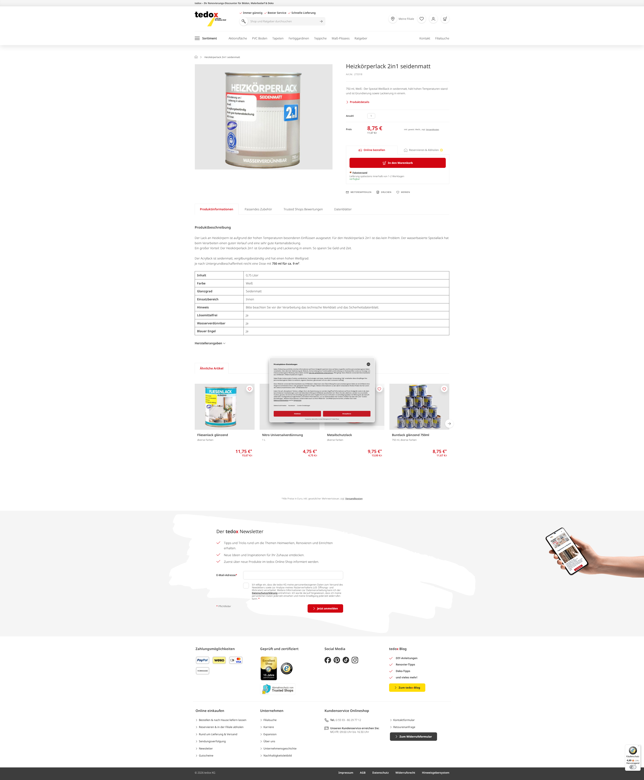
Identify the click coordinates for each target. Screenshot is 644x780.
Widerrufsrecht (405, 772)
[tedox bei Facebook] (328, 660)
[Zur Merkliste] (421, 19)
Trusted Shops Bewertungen (303, 209)
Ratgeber (361, 38)
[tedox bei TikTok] (346, 660)
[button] (264, 117)
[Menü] (639, 747)
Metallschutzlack (339, 435)
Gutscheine (206, 755)
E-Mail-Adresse (226, 575)
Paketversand (360, 172)
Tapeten (278, 38)
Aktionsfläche (238, 38)
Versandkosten (432, 129)
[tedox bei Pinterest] (337, 660)
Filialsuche (442, 38)
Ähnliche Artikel (211, 368)
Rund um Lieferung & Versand (218, 734)
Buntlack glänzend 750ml (410, 435)
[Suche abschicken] (321, 21)
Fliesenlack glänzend (212, 435)
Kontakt (424, 38)
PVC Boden (259, 38)
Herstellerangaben (208, 343)
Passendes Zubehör (258, 209)
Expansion (270, 734)
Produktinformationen (216, 209)
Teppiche (320, 38)
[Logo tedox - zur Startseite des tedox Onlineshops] (210, 18)
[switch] (633, 767)
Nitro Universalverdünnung (282, 435)
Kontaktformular (404, 720)
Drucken (386, 192)
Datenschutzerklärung (265, 593)
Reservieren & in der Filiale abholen (221, 727)
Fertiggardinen (299, 38)
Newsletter (206, 748)
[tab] (372, 150)
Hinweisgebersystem (435, 772)
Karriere (268, 727)
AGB (363, 772)
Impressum (345, 772)
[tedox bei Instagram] (355, 660)
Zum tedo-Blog (409, 687)
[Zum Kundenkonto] (433, 19)
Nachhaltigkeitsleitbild (277, 755)
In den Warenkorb (400, 163)
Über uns (269, 741)
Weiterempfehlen (361, 192)
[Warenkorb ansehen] (445, 19)
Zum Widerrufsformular (415, 736)
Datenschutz (380, 772)
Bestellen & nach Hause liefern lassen (222, 720)
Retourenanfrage (404, 727)
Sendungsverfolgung (212, 741)
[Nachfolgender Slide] (449, 423)
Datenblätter (343, 209)
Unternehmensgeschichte (280, 748)
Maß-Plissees (341, 38)
